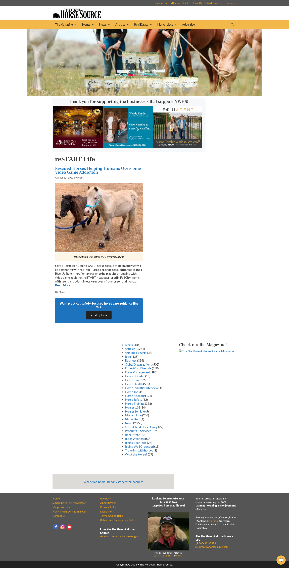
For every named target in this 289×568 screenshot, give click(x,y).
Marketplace (165, 24)
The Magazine (64, 24)
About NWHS (108, 502)
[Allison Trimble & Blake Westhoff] (177, 146)
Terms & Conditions (111, 515)
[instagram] (62, 526)
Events (86, 24)
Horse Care (132, 380)
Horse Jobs (132, 392)
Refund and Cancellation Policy (118, 520)
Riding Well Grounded (139, 446)
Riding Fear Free (136, 442)
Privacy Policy (108, 507)
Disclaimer (106, 511)
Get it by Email (99, 315)
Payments (106, 498)
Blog (128, 356)
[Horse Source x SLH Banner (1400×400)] (144, 94)
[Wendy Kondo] (128, 146)
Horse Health (134, 384)
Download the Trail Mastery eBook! (171, 3)
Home (56, 498)
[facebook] (56, 526)
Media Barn (132, 419)
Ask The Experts (136, 353)
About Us (197, 3)
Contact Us (231, 3)
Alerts (129, 345)
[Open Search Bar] (232, 24)
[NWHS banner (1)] (78, 146)
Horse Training (134, 403)
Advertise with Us (213, 3)
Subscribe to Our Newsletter (69, 502)
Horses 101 (132, 407)
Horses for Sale (135, 411)
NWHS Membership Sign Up (69, 511)
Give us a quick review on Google (119, 536)
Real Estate (141, 24)
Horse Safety (133, 399)
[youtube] (69, 527)
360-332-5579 (165, 555)
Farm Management (137, 372)
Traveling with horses (139, 450)
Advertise (188, 24)
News (102, 24)
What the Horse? (136, 454)
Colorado (212, 520)
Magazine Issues (62, 507)
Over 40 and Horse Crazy (141, 427)
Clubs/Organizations (138, 364)
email (178, 555)
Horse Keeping (135, 395)
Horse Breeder (135, 376)
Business (131, 360)
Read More (63, 285)
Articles (120, 24)
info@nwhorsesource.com (213, 546)
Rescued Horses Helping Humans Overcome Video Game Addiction (98, 170)
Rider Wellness (135, 438)
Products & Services (138, 431)
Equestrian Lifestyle (138, 368)
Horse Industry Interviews (142, 388)
